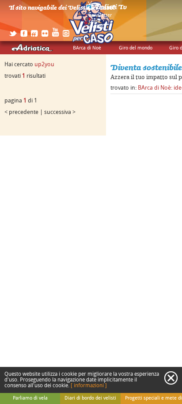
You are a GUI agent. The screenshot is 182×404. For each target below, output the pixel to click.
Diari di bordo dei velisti (90, 398)
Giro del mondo (135, 48)
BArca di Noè (87, 48)
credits (96, 27)
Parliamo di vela (30, 398)
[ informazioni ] (89, 386)
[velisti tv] (107, 9)
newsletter (100, 15)
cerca (94, 21)
